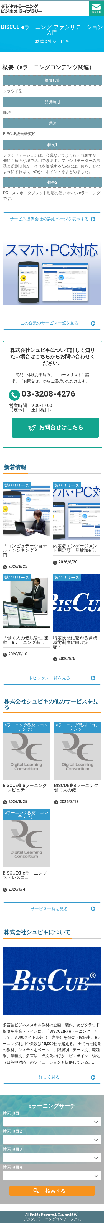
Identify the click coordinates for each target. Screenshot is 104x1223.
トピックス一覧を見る (49, 678)
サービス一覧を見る (49, 908)
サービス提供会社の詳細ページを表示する (49, 218)
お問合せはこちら (61, 427)
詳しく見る (49, 1077)
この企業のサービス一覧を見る (49, 323)
